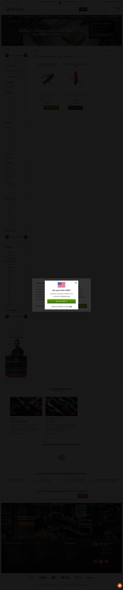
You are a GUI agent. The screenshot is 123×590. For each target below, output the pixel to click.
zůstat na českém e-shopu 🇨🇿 (61, 306)
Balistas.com (65, 296)
